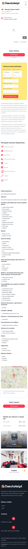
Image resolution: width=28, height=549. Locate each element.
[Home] (11, 486)
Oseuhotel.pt (4, 491)
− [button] (2, 370)
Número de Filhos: (7, 83)
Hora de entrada (6, 425)
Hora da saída (6, 421)
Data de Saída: (16, 69)
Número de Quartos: (7, 88)
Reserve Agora (14, 54)
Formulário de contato (6, 522)
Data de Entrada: (7, 69)
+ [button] (2, 368)
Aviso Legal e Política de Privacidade (10, 530)
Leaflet (26, 387)
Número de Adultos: (7, 78)
